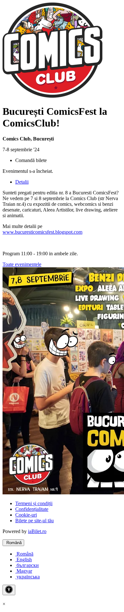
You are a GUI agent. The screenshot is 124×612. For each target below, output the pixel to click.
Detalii (22, 182)
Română (13, 542)
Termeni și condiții (33, 503)
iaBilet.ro (37, 531)
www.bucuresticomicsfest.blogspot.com (42, 232)
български (27, 565)
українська (27, 576)
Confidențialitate (31, 509)
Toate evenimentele (22, 264)
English (23, 559)
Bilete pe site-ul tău (34, 520)
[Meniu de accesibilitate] (9, 590)
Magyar (23, 571)
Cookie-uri (26, 515)
